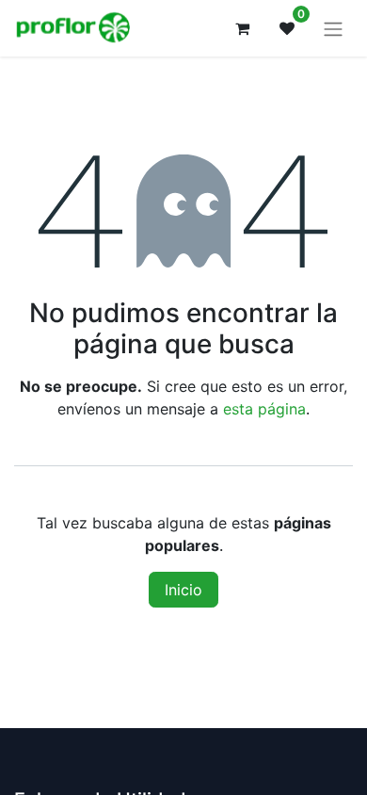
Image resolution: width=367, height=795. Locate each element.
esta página (264, 408)
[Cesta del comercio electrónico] (242, 28)
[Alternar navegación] (333, 28)
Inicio (183, 589)
